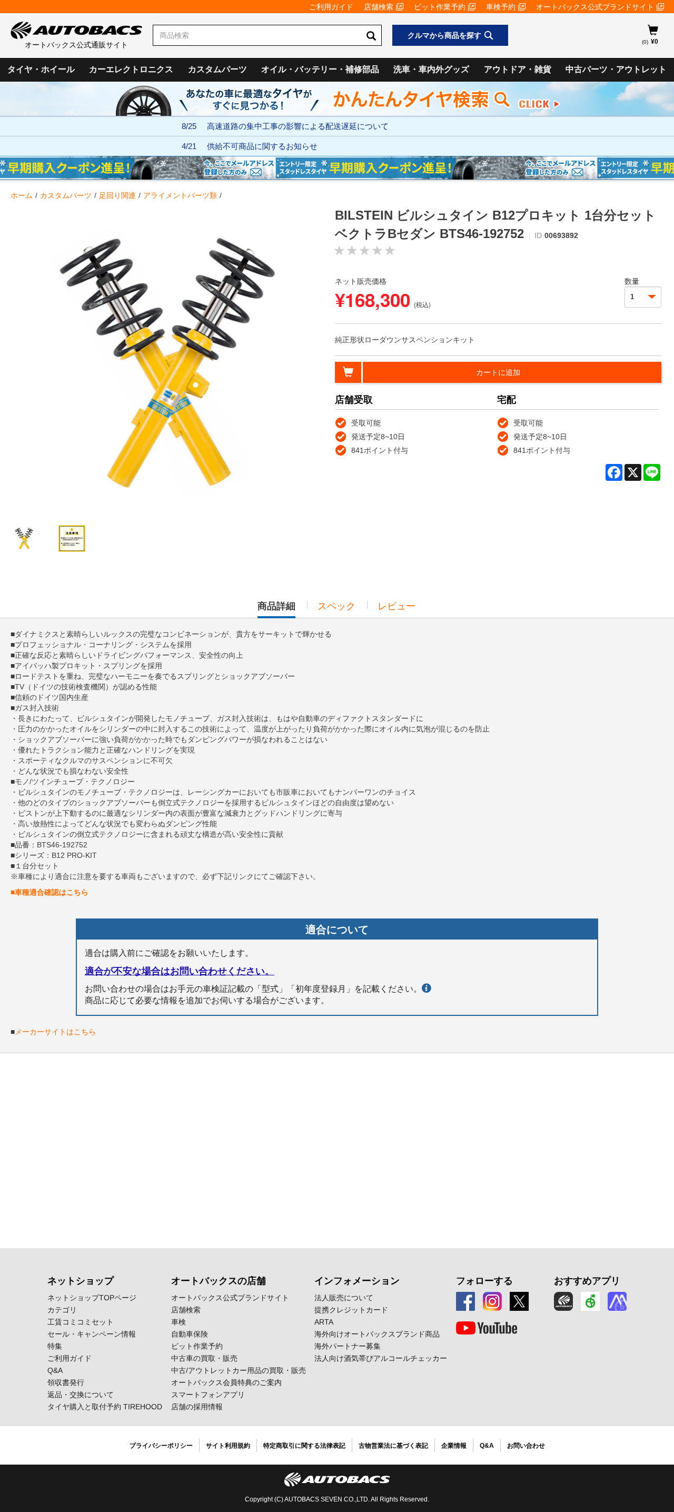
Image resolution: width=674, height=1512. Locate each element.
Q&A (55, 1370)
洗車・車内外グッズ (431, 69)
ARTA (323, 1322)
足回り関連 (117, 195)
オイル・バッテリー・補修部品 (320, 69)
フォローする (484, 1281)
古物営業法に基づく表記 (393, 1445)
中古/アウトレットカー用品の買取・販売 (238, 1370)
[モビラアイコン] (617, 1301)
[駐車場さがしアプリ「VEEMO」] (590, 1301)
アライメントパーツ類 (180, 195)
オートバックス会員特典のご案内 (226, 1382)
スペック (336, 606)
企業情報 (454, 1445)
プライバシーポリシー (161, 1445)
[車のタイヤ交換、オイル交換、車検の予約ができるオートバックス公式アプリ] (563, 1301)
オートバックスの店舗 (218, 1281)
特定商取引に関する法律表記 (304, 1445)
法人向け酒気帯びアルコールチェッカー (380, 1358)
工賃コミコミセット (80, 1322)
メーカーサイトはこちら (55, 1031)
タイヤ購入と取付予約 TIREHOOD (104, 1406)
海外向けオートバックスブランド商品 (377, 1334)
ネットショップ (80, 1281)
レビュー (396, 606)
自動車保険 (189, 1334)
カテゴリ (62, 1310)
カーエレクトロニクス (131, 69)
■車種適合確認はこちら (49, 892)
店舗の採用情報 (197, 1406)
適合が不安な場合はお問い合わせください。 (179, 971)
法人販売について (343, 1297)
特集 (54, 1346)
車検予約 (501, 7)
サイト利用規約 (228, 1445)
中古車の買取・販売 (204, 1358)
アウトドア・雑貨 (517, 69)
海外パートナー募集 (347, 1346)
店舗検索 (378, 7)
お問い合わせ (526, 1445)
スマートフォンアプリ (208, 1394)
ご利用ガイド (331, 7)
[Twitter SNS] (519, 1301)
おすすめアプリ (587, 1281)
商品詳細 (276, 609)
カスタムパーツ (217, 69)
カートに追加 (498, 372)
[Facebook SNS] (465, 1301)
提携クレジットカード (351, 1310)
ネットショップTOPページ (91, 1297)
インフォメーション (357, 1281)
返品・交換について (80, 1394)
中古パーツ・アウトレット (616, 69)
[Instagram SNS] (492, 1301)
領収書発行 (65, 1382)
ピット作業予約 (439, 7)
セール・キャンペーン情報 (91, 1334)
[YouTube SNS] (486, 1328)
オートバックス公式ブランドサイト (595, 7)
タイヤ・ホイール (41, 69)
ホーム (22, 195)
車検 (178, 1322)
